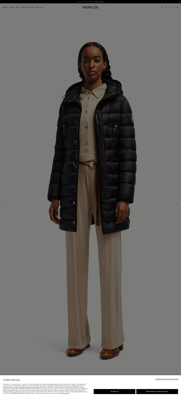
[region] (90, 386)
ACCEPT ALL (115, 391)
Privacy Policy (65, 393)
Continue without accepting (166, 379)
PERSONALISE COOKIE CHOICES (157, 391)
